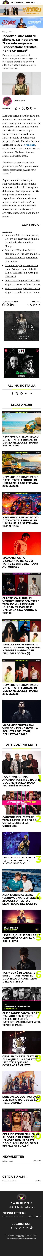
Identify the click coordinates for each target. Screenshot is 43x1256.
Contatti (25, 1234)
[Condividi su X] (23, 108)
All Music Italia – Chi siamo (13, 1234)
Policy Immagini (31, 1235)
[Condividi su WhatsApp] (16, 108)
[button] (31, 108)
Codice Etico (33, 1234)
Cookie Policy (20, 1235)
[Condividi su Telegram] (27, 108)
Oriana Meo (19, 100)
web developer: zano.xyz (21, 1239)
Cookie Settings (21, 1236)
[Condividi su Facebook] (19, 108)
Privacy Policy (10, 1235)
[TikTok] (31, 1227)
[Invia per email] (35, 108)
